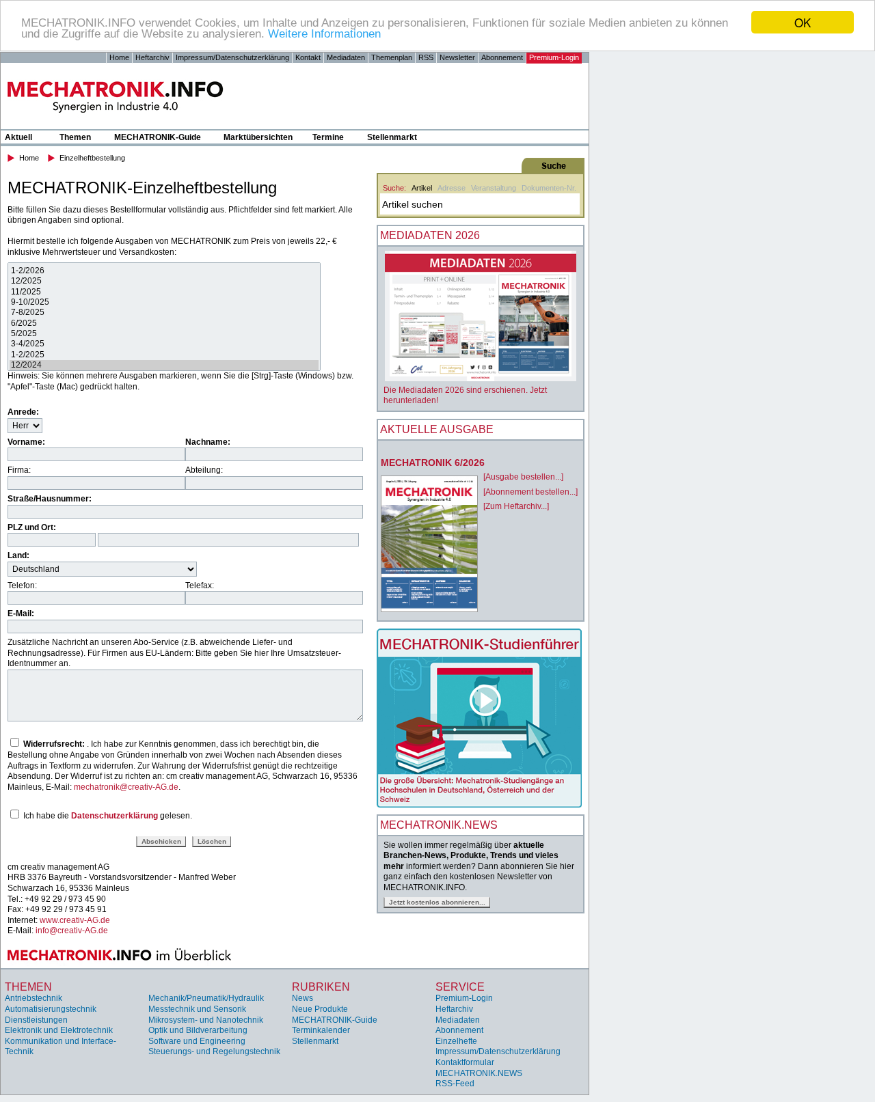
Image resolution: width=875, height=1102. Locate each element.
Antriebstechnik (33, 998)
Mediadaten (346, 57)
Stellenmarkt (392, 137)
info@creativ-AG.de (72, 930)
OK (802, 22)
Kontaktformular (464, 1062)
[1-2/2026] (164, 271)
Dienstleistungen (36, 1020)
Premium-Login (554, 57)
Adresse (452, 188)
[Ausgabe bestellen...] (523, 477)
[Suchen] (479, 165)
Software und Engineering (196, 1041)
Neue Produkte (320, 1009)
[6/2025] (164, 323)
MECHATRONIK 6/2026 (433, 462)
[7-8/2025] (164, 312)
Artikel (422, 188)
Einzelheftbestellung (92, 158)
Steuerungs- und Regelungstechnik (214, 1051)
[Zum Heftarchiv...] (516, 506)
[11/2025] (164, 292)
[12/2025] (164, 281)
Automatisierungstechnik (50, 1009)
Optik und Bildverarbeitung (197, 1030)
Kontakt (308, 57)
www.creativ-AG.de (75, 920)
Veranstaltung (493, 188)
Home (119, 57)
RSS (425, 57)
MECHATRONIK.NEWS (478, 1073)
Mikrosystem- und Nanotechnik (205, 1020)
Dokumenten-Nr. (549, 188)
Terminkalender (321, 1030)
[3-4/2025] (164, 344)
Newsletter (457, 57)
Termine (328, 137)
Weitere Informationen (324, 34)
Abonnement (502, 57)
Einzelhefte (456, 1041)
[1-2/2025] (164, 355)
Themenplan (391, 57)
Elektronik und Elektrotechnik (59, 1030)
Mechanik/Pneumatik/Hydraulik (206, 998)
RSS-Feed (454, 1083)
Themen (75, 137)
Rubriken (321, 987)
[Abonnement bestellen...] (530, 492)
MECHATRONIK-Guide (157, 137)
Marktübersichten (258, 137)
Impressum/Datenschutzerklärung (232, 57)
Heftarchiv (152, 57)
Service (460, 987)
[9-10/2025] (164, 302)
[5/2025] (164, 334)
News (302, 998)
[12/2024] (164, 365)
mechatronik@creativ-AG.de (126, 787)
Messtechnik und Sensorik (197, 1009)
